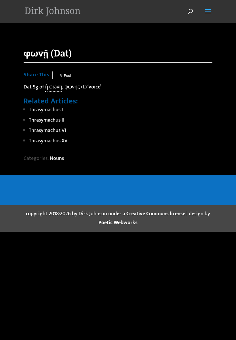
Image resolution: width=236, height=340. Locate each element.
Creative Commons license (155, 213)
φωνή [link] (55, 87)
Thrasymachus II (46, 120)
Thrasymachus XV (48, 141)
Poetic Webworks (118, 222)
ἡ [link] (46, 87)
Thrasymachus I (46, 109)
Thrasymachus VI (47, 130)
